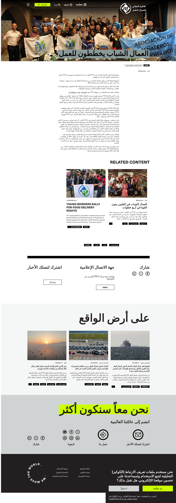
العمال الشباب (133, 224)
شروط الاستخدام (62, 468)
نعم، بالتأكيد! (157, 488)
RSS (65, 438)
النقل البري (51, 384)
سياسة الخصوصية (84, 476)
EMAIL (105, 287)
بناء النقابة (143, 224)
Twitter (77, 432)
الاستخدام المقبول (62, 472)
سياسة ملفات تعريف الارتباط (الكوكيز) (123, 498)
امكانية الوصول (85, 468)
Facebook (71, 432)
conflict (145, 387)
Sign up (138, 435)
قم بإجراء (44, 5)
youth (86, 227)
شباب (124, 224)
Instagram (71, 438)
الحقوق (105, 384)
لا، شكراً (124, 488)
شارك (145, 267)
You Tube (65, 432)
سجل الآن (52, 282)
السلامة (98, 384)
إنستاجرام (72, 92)
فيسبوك (84, 92)
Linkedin (77, 438)
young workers (75, 227)
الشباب (96, 245)
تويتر (78, 92)
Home (146, 65)
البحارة (43, 384)
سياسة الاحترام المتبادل (60, 476)
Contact (103, 435)
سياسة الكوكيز (85, 472)
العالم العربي (89, 384)
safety (136, 387)
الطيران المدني (126, 387)
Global (87, 245)
